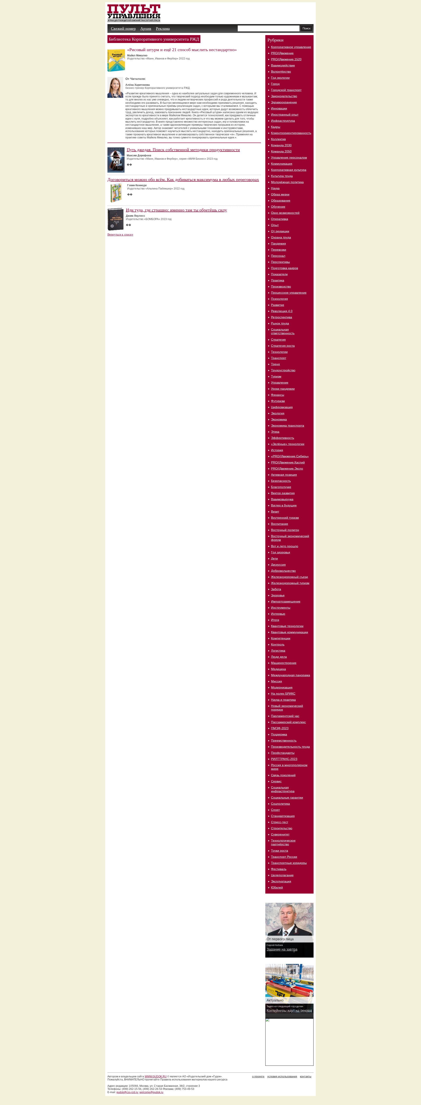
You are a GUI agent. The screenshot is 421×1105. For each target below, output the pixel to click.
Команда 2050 (281, 151)
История (277, 450)
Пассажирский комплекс (288, 722)
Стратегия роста (283, 345)
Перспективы (280, 262)
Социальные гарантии (287, 797)
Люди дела (279, 656)
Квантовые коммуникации (289, 632)
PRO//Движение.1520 (286, 59)
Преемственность (283, 740)
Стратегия (278, 339)
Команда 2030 (281, 145)
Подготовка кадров (284, 268)
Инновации (279, 108)
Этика (275, 431)
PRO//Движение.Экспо (287, 468)
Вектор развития (283, 493)
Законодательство (284, 96)
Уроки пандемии (283, 388)
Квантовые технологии (287, 626)
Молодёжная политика (287, 182)
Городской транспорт (286, 90)
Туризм (276, 376)
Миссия (276, 681)
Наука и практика (283, 699)
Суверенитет (280, 834)
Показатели (279, 274)
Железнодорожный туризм (290, 583)
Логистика (278, 650)
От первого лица (280, 939)
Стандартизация (283, 816)
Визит (275, 511)
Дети (274, 558)
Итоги (275, 620)
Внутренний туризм (285, 517)
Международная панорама (290, 675)
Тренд (275, 364)
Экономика (279, 419)
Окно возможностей (285, 213)
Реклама (163, 28)
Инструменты (280, 607)
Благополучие (281, 487)
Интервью (278, 613)
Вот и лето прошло (284, 546)
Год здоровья (280, 552)
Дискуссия (278, 564)
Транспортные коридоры (289, 863)
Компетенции (280, 638)
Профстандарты (282, 753)
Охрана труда (281, 237)
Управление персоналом (289, 157)
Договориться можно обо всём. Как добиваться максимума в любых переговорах (183, 179)
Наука (275, 188)
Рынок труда (280, 323)
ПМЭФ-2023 (280, 728)
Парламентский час (285, 716)
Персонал (278, 255)
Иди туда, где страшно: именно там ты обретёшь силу (176, 210)
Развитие (277, 305)
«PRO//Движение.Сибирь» (290, 456)
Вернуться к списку (120, 234)
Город (275, 84)
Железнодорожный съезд (289, 577)
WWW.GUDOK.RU (156, 1076)
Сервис (276, 781)
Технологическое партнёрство (283, 842)
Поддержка (279, 734)
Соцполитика (280, 803)
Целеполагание (282, 875)
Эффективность (282, 438)
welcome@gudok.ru (151, 1092)
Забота (276, 589)
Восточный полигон (285, 530)
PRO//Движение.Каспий (288, 462)
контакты (305, 1076)
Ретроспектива (281, 317)
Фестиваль (278, 869)
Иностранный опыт (284, 114)
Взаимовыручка (282, 499)
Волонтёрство (281, 71)
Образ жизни (280, 194)
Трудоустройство (283, 370)
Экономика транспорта (287, 425)
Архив (145, 28)
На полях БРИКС (283, 693)
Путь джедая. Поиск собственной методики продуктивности (183, 149)
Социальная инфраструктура (282, 789)
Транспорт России (284, 856)
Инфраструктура (283, 120)
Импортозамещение (285, 601)
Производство (281, 286)
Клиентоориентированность (291, 133)
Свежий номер (123, 28)
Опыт (275, 225)
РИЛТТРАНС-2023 (284, 759)
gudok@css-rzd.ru (127, 1092)
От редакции (280, 231)
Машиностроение (283, 663)
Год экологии (280, 77)
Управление (279, 382)
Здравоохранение (284, 102)
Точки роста (279, 850)
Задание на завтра (282, 949)
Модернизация (282, 687)
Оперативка (279, 219)
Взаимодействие (283, 65)
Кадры (275, 127)
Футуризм (278, 401)
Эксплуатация (281, 881)
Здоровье (278, 595)
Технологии (279, 352)
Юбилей (277, 887)
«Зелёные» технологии (287, 444)
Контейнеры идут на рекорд (289, 1010)
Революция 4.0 (282, 311)
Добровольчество (283, 570)
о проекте (258, 1076)
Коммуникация (281, 163)
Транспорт (278, 358)
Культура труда (282, 176)
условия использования (282, 1076)
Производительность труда (290, 746)
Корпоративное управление (291, 47)
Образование (280, 200)
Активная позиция (284, 474)
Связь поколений (283, 775)
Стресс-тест (279, 822)
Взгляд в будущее (284, 505)
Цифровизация (282, 407)
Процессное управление (289, 292)
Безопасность (281, 481)
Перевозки (278, 249)
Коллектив (278, 139)
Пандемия (278, 243)
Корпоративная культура (288, 170)
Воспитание (279, 524)
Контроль (277, 644)
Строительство (281, 828)
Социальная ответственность (282, 331)
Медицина (278, 669)
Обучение (278, 206)
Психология (279, 298)
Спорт (275, 810)
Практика (277, 280)
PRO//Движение (282, 53)
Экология (277, 413)
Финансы (277, 395)
